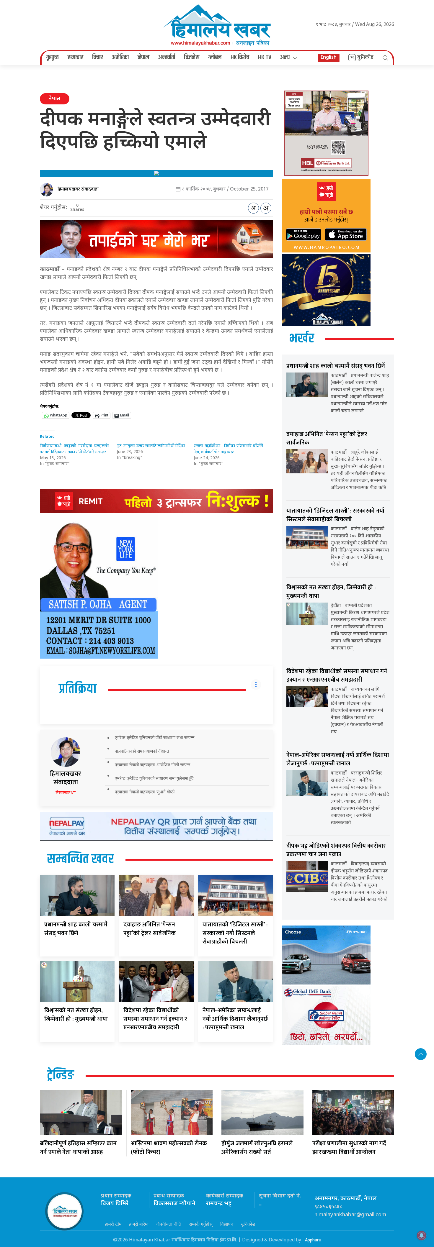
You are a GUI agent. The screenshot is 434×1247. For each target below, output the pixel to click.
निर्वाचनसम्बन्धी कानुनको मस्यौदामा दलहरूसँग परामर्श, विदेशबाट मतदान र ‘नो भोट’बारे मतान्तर (74, 448)
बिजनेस (191, 57)
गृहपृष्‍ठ (52, 57)
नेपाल (143, 57)
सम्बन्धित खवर (80, 859)
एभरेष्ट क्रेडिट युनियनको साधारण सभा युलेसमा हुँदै (154, 778)
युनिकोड (365, 57)
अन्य (285, 57)
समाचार (75, 57)
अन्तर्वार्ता (166, 57)
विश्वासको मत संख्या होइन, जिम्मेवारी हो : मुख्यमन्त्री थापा (76, 1014)
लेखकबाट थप (66, 792)
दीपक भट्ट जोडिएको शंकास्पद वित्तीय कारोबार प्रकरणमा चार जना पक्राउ (336, 850)
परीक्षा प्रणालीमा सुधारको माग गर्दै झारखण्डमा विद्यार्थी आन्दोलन (349, 1147)
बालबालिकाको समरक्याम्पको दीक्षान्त (142, 751)
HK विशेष (240, 57)
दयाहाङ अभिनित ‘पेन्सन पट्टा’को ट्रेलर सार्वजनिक (149, 929)
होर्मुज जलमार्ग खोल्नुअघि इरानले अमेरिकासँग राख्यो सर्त (257, 1147)
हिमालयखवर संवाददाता (78, 189)
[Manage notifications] (421, 1235)
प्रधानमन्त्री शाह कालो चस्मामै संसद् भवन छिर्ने (75, 929)
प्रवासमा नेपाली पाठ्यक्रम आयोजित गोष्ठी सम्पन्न (152, 764)
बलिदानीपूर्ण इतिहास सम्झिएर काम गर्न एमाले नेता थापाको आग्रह (78, 1147)
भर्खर (301, 339)
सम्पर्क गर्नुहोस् (201, 1224)
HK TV (264, 57)
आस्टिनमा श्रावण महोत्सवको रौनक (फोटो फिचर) (169, 1147)
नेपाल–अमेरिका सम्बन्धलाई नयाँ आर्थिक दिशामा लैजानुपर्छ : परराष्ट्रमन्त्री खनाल (235, 1019)
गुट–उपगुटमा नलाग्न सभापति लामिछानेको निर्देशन (151, 445)
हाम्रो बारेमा (139, 1224)
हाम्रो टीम (113, 1224)
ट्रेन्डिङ (60, 1076)
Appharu (313, 1240)
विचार (97, 57)
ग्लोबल (215, 57)
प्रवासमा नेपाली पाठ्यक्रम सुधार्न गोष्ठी (144, 792)
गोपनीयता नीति (168, 1224)
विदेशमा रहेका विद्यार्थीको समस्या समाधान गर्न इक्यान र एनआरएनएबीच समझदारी (155, 1019)
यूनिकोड (248, 1224)
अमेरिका (120, 57)
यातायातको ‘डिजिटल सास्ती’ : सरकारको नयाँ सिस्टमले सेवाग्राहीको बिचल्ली (235, 933)
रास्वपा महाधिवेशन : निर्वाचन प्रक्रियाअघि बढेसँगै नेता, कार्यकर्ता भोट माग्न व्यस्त (228, 448)
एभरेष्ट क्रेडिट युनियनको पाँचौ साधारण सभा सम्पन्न (155, 737)
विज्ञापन (226, 1224)
